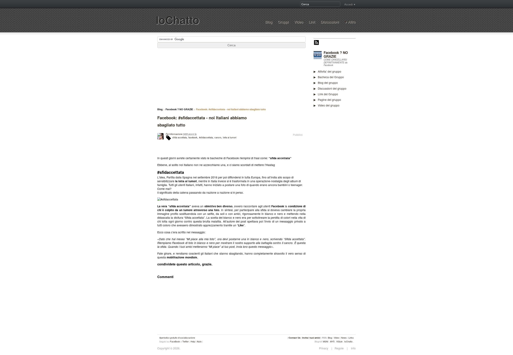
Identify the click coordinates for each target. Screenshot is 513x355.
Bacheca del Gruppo (331, 77)
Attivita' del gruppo (329, 71)
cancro (217, 137)
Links (351, 337)
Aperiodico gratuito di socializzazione (177, 337)
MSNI (325, 341)
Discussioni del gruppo (332, 88)
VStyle (339, 341)
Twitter (185, 341)
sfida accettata (179, 137)
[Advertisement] (344, 173)
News (344, 337)
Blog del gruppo (328, 83)
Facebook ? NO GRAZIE (336, 54)
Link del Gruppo (328, 94)
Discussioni (330, 22)
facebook (192, 137)
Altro (351, 22)
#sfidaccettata (206, 137)
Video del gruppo (328, 105)
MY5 (332, 341)
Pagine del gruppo (329, 100)
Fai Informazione (174, 134)
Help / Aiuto (196, 341)
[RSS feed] (316, 43)
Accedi (348, 4)
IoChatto (177, 20)
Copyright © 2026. (168, 348)
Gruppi (283, 22)
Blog (268, 22)
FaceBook (175, 341)
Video (298, 22)
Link (312, 22)
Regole (339, 348)
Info (352, 348)
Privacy (325, 348)
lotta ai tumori (229, 137)
